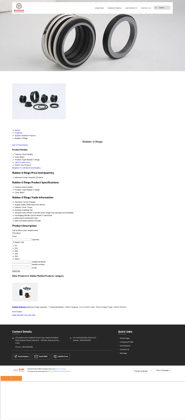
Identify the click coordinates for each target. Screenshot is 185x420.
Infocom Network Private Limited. (59, 371)
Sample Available (22, 210)
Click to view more (22, 162)
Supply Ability (20, 204)
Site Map (123, 353)
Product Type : (114, 307)
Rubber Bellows (19, 307)
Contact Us (146, 8)
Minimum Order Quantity (25, 177)
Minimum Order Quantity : (38, 307)
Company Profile (114, 8)
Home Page (99, 8)
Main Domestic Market (24, 221)
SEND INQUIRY (18, 315)
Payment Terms (21, 202)
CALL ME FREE (29, 315)
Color (17, 192)
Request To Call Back (21, 168)
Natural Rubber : (61, 307)
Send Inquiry (35, 168)
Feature (18, 187)
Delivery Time (20, 207)
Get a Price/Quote (20, 145)
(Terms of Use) (61, 369)
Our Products (131, 8)
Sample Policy (21, 213)
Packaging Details (22, 215)
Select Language (162, 370)
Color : (95, 307)
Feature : (80, 307)
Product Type (20, 190)
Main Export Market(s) (24, 218)
